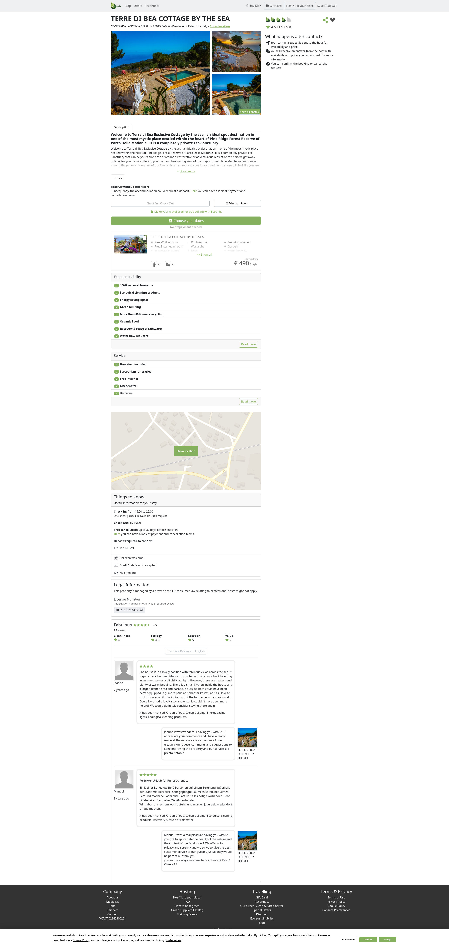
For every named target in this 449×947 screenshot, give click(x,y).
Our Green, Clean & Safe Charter (261, 906)
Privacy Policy (336, 902)
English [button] (254, 6)
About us (113, 897)
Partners (112, 910)
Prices (118, 178)
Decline (368, 939)
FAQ (187, 902)
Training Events (187, 914)
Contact (112, 914)
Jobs (112, 906)
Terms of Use (336, 897)
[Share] (325, 21)
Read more (188, 171)
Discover (262, 914)
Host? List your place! (300, 6)
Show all (206, 254)
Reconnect (152, 6)
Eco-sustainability (261, 918)
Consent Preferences (336, 910)
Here (193, 191)
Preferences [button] (173, 940)
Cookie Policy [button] (81, 940)
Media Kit (112, 902)
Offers (138, 6)
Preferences (348, 939)
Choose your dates (188, 220)
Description (121, 127)
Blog (128, 6)
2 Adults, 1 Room (237, 203)
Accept (387, 939)
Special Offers (262, 910)
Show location (220, 26)
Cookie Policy (336, 906)
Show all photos (249, 112)
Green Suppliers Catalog (187, 910)
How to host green (187, 906)
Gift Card (275, 6)
